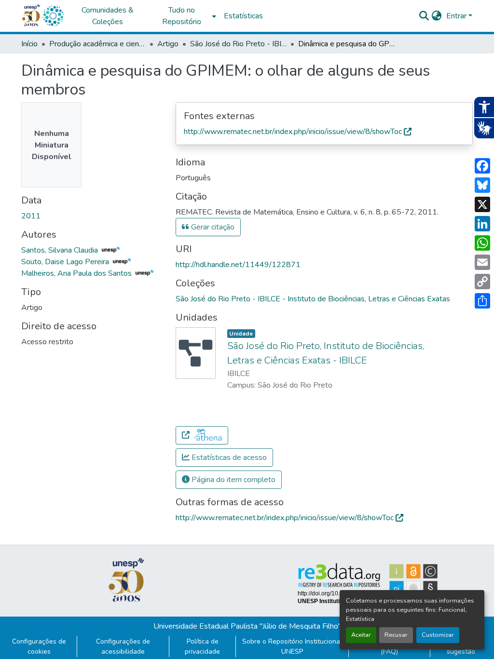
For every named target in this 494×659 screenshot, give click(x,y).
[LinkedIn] (482, 223)
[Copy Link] (482, 281)
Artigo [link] (167, 44)
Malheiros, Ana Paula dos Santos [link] (77, 273)
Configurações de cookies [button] (39, 646)
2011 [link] (31, 216)
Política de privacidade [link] (202, 646)
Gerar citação (211, 227)
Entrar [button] (457, 16)
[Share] (482, 300)
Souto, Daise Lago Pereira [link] (66, 261)
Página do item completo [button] (232, 479)
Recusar (396, 635)
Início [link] (29, 44)
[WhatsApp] (482, 243)
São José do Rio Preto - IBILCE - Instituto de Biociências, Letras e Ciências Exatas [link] (238, 44)
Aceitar (361, 635)
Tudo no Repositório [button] (181, 16)
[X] (482, 204)
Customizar (438, 635)
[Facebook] (482, 165)
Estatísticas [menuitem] (243, 16)
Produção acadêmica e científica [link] (97, 44)
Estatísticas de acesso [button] (228, 457)
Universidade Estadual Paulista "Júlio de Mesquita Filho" (247, 626)
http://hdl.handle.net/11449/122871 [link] (238, 264)
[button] (53, 16)
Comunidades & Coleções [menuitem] (108, 16)
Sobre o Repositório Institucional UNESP (292, 646)
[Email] (482, 262)
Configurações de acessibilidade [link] (123, 646)
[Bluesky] (482, 185)
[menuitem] (184, 15)
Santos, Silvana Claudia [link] (60, 250)
